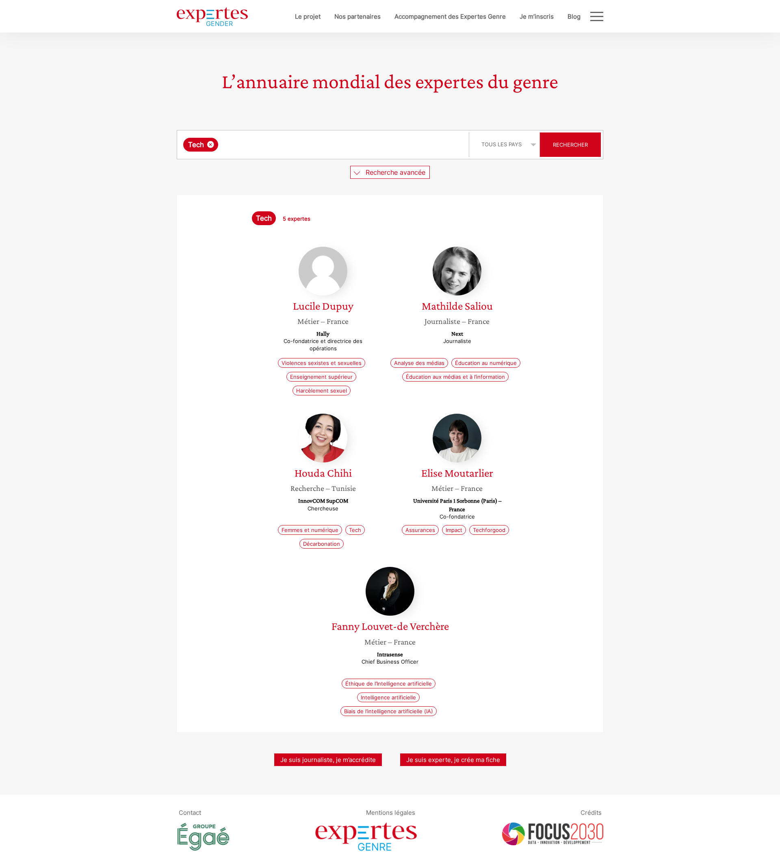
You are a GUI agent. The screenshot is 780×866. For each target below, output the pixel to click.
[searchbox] (301, 144)
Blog (574, 16)
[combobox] (324, 144)
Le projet (308, 16)
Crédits (591, 812)
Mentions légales (390, 812)
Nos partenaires (357, 16)
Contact (190, 812)
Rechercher (570, 144)
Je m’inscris (537, 16)
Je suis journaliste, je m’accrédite (328, 760)
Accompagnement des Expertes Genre (450, 16)
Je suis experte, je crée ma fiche (453, 760)
